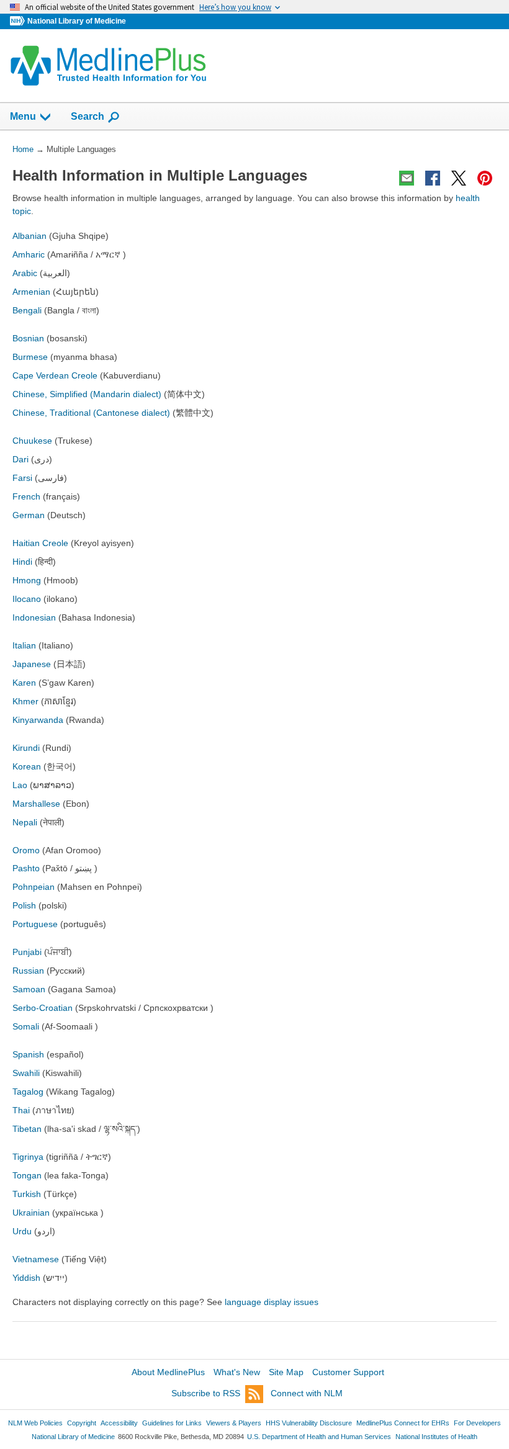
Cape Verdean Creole (54, 375)
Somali (25, 1026)
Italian (24, 645)
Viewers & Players (233, 1423)
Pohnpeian (33, 887)
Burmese (30, 357)
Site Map (286, 1372)
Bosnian (28, 338)
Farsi (22, 478)
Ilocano (26, 599)
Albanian (29, 236)
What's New (237, 1372)
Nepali (24, 822)
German (28, 515)
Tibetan (27, 1129)
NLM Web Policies (35, 1423)
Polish (24, 905)
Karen (24, 683)
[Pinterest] (485, 178)
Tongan (28, 1175)
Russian (28, 971)
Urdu (22, 1231)
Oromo (26, 850)
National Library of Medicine (76, 21)
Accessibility (119, 1423)
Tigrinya (27, 1157)
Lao (19, 785)
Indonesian (34, 617)
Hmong (26, 580)
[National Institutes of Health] (18, 21)
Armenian (31, 292)
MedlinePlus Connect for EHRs (402, 1423)
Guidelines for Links (172, 1423)
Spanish (28, 1054)
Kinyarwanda (37, 720)
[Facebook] (432, 178)
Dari (20, 459)
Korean (26, 766)
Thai (21, 1110)
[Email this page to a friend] (406, 178)
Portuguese (35, 924)
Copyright (81, 1423)
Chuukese (32, 441)
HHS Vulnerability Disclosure (309, 1423)
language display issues (271, 1302)
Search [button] (87, 116)
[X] (459, 178)
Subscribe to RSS (205, 1393)
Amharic (28, 254)
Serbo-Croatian (42, 1008)
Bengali (27, 310)
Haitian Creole (40, 543)
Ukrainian (31, 1213)
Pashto (26, 868)
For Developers (477, 1423)
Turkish (26, 1194)
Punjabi (27, 952)
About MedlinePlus (168, 1372)
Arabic (24, 273)
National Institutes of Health (436, 1436)
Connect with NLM (307, 1393)
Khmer (25, 701)
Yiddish (26, 1278)
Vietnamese (35, 1259)
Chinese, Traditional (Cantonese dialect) (91, 413)
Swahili (26, 1073)
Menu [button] (23, 116)
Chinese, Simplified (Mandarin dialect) (86, 394)
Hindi (22, 562)
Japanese (31, 664)
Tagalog (27, 1092)
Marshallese (36, 804)
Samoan (28, 989)
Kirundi (26, 748)
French (26, 496)
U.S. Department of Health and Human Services (319, 1436)
